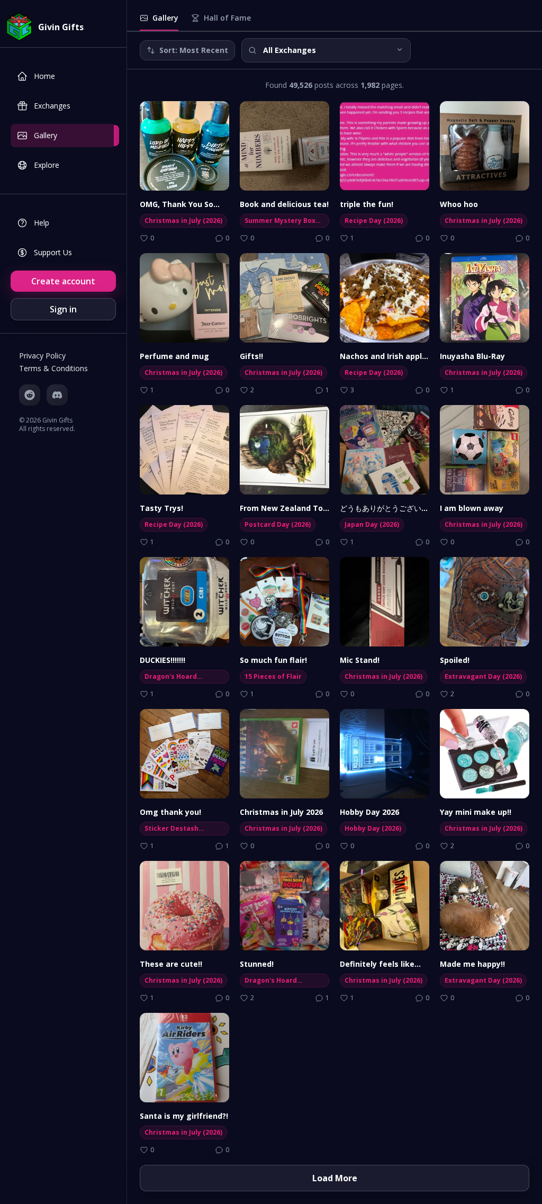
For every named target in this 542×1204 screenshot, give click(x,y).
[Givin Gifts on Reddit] (29, 395)
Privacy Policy (42, 356)
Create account (63, 281)
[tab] (159, 22)
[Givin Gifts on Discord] (57, 395)
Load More (334, 1178)
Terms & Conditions (53, 368)
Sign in (63, 309)
